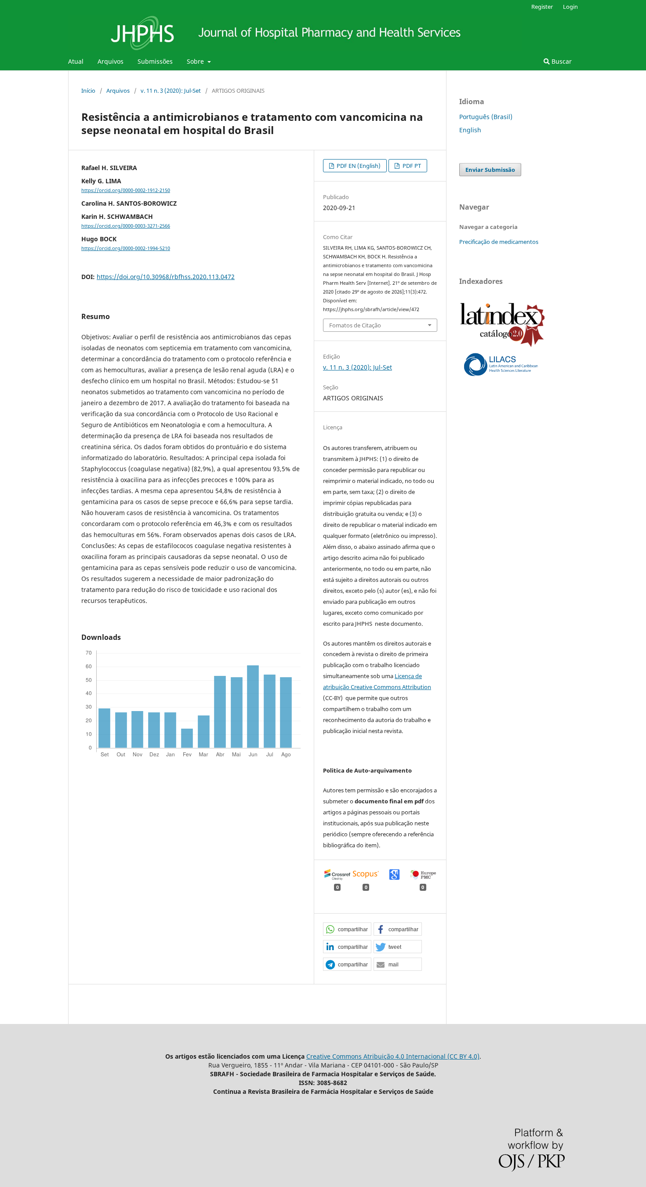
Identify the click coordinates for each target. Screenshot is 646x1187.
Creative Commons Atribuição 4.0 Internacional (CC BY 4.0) (392, 1056)
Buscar (561, 61)
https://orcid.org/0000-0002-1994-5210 (125, 248)
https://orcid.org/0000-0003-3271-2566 (125, 226)
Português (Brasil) (485, 117)
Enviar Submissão (490, 170)
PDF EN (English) (358, 166)
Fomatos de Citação (355, 325)
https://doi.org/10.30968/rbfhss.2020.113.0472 (166, 276)
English (470, 130)
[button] (347, 929)
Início (88, 90)
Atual (75, 61)
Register (542, 7)
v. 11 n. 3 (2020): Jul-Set (171, 90)
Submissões (155, 61)
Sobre (196, 61)
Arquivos (110, 61)
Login (570, 7)
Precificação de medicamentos (498, 242)
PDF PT (411, 166)
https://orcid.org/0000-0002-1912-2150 (125, 190)
